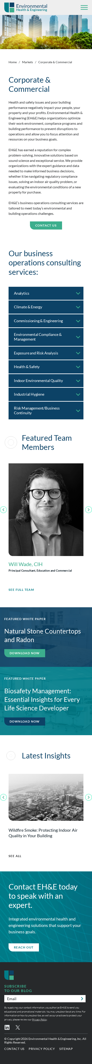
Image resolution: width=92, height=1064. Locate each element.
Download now (25, 653)
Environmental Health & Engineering (25, 7)
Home (13, 62)
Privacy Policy (39, 1019)
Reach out (24, 947)
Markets (27, 62)
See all (15, 856)
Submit (82, 998)
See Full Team (21, 589)
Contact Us (46, 225)
